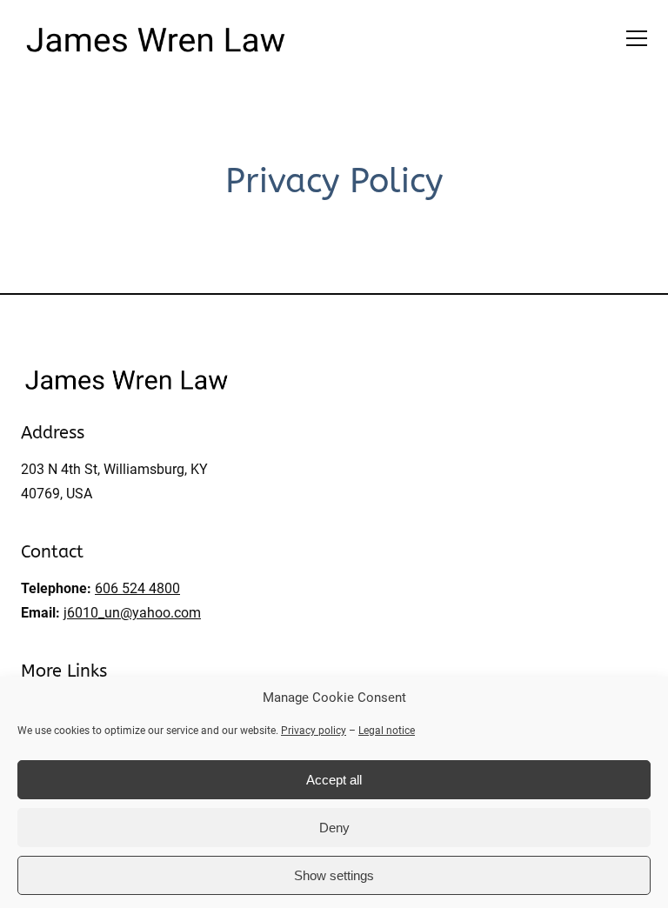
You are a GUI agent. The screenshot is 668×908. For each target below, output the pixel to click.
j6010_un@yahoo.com (132, 612)
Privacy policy (313, 730)
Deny (334, 827)
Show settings (334, 875)
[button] (637, 38)
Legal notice (386, 730)
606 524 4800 (137, 588)
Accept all (334, 779)
